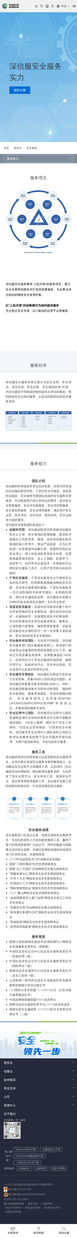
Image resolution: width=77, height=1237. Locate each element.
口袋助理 (40, 1168)
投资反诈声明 (52, 1207)
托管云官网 (58, 1168)
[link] (6, 148)
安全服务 (32, 148)
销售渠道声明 (33, 1207)
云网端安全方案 (51, 1149)
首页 (6, 148)
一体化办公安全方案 (27, 1162)
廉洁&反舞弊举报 (14, 1203)
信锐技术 (24, 1168)
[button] (63, 6)
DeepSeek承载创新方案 (30, 1156)
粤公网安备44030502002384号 (26, 1194)
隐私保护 (33, 1203)
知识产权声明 (13, 1207)
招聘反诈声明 (13, 1211)
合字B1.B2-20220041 (16, 1199)
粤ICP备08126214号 (19, 1189)
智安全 (18, 148)
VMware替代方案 (26, 1149)
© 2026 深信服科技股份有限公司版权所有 (28, 1184)
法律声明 (47, 1203)
